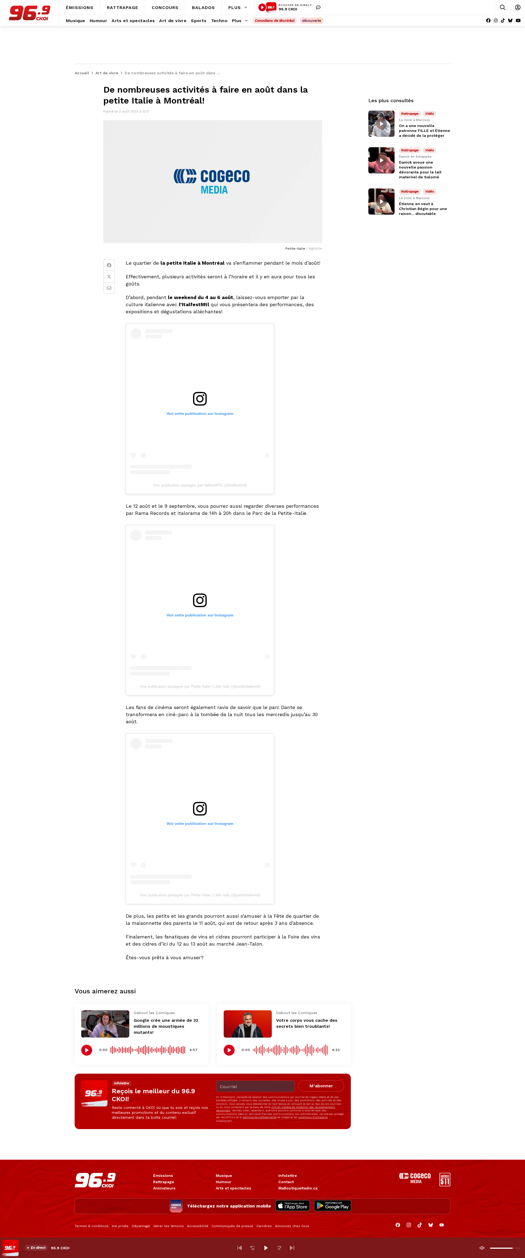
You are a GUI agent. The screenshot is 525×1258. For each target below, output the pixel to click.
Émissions (163, 1175)
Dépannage (141, 1226)
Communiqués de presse (232, 1226)
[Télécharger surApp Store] (292, 1206)
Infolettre (287, 1175)
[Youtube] (518, 20)
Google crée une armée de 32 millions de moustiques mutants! (166, 1026)
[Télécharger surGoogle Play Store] (332, 1206)
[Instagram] (496, 20)
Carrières (264, 1226)
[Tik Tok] (503, 20)
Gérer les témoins (168, 1226)
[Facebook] (488, 20)
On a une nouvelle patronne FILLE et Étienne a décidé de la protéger (424, 130)
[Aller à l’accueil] (29, 12)
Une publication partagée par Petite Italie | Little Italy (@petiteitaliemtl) (200, 686)
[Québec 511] (444, 1185)
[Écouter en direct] (262, 7)
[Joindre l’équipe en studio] (318, 7)
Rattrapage (163, 1182)
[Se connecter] (517, 7)
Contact (286, 1182)
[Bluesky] (510, 20)
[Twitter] (109, 276)
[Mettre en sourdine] (482, 1248)
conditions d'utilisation (313, 1117)
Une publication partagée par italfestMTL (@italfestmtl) (200, 485)
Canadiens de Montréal (274, 21)
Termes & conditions (92, 1226)
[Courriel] (109, 288)
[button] (239, 1247)
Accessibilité (197, 1226)
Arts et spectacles (233, 1188)
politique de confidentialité (259, 1117)
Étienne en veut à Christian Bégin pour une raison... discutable (423, 209)
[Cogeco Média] (415, 1181)
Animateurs (164, 1188)
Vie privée (120, 1226)
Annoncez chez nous (292, 1226)
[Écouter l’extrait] (86, 1050)
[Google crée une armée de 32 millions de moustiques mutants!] (105, 1023)
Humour (223, 1182)
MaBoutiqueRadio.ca (297, 1188)
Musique (224, 1175)
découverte (311, 21)
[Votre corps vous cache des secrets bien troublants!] (248, 1023)
